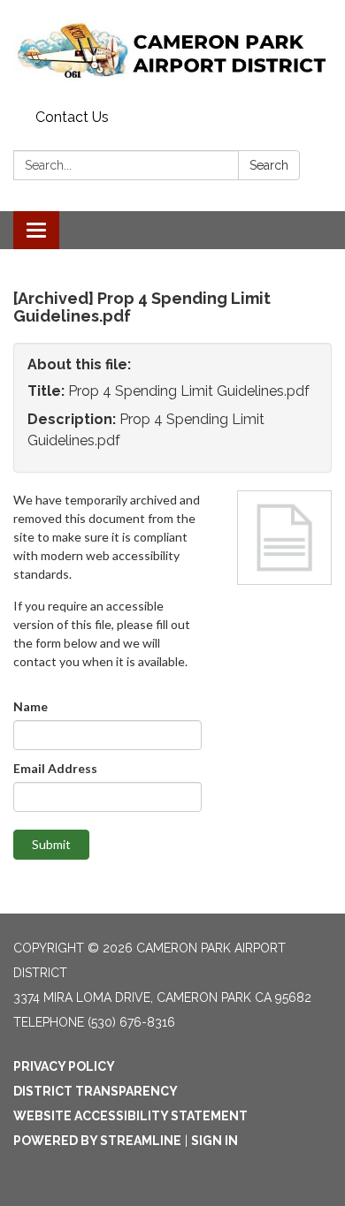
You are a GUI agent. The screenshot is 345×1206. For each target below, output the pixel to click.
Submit (51, 844)
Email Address (55, 768)
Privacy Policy (64, 1066)
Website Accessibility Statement (130, 1116)
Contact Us (72, 117)
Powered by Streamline (97, 1141)
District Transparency (95, 1091)
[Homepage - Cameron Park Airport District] (172, 51)
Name (30, 706)
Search (268, 165)
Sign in (214, 1141)
